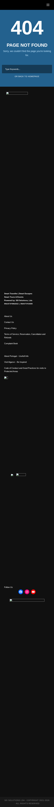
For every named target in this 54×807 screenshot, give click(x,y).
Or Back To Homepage (27, 76)
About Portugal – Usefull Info (16, 356)
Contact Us (9, 322)
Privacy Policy (10, 328)
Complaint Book (11, 343)
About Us (8, 316)
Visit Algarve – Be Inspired (15, 362)
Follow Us (8, 587)
